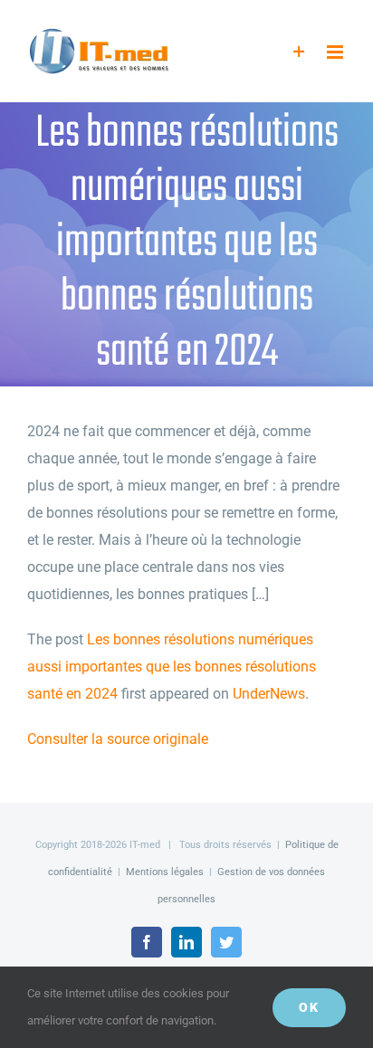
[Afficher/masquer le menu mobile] (336, 52)
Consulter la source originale (117, 739)
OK (309, 1007)
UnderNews (269, 693)
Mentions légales (165, 872)
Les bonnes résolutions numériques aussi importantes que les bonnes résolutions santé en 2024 (171, 666)
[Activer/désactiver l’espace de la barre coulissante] (299, 52)
